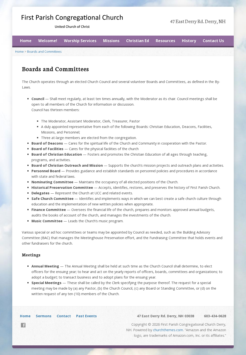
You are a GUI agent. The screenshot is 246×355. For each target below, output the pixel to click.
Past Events (86, 316)
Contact (64, 316)
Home (25, 40)
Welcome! (47, 40)
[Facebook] (23, 325)
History (189, 40)
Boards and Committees (44, 51)
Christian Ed (137, 40)
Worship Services (80, 40)
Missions (111, 40)
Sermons (43, 316)
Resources (165, 40)
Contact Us (213, 40)
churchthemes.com (168, 330)
